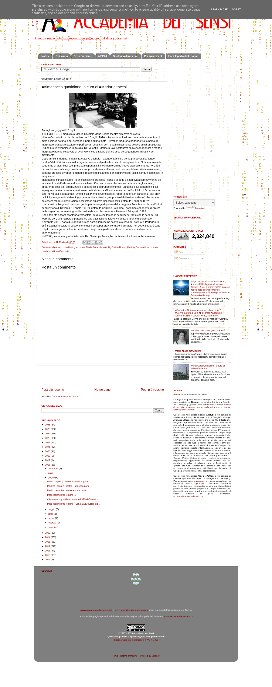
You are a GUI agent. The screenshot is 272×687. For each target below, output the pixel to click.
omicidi (106, 247)
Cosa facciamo (83, 56)
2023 (48, 438)
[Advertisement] (102, 376)
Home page (102, 389)
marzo (51, 518)
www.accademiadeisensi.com (131, 610)
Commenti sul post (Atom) (65, 396)
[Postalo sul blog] (88, 242)
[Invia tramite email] (84, 242)
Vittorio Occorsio (60, 251)
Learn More (219, 9)
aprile (51, 513)
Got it (236, 9)
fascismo (80, 247)
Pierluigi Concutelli (136, 247)
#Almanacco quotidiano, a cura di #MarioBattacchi (72, 499)
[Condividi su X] (93, 242)
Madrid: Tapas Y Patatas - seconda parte (68, 486)
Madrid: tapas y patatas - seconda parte (67, 481)
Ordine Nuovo (119, 247)
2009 (48, 559)
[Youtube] (136, 580)
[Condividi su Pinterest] (101, 242)
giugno (51, 477)
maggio (52, 509)
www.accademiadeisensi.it (178, 616)
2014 (48, 537)
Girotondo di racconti (125, 56)
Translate (200, 208)
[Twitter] (132, 580)
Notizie (45, 56)
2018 (48, 456)
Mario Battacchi (94, 247)
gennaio (52, 527)
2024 (48, 433)
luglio (51, 473)
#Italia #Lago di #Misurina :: (189, 351)
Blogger (155, 656)
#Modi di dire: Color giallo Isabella (208, 330)
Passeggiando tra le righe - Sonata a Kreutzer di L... (73, 503)
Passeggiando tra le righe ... (61, 495)
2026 (48, 424)
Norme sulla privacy (207, 407)
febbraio (52, 522)
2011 (48, 550)
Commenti (183, 258)
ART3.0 (102, 56)
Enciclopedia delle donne (183, 56)
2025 (48, 429)
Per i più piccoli (153, 56)
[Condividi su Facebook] (97, 242)
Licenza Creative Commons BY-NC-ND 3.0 (136, 639)
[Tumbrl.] (134, 584)
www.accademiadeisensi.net (96, 610)
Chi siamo (62, 56)
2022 (48, 442)
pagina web (199, 483)
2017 (48, 460)
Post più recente (52, 389)
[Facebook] (137, 576)
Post (180, 252)
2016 (48, 464)
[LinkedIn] (137, 584)
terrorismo (152, 247)
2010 (48, 555)
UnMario (46, 251)
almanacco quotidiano (63, 247)
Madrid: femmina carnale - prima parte (66, 490)
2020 (48, 451)
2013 (48, 541)
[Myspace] (139, 580)
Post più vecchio (152, 389)
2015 (48, 533)
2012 (48, 546)
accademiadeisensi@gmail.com (188, 496)
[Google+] (134, 576)
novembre (53, 468)
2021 (48, 447)
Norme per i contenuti (183, 410)
